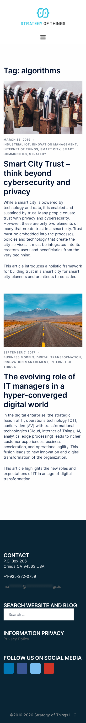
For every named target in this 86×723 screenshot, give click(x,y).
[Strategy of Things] (43, 16)
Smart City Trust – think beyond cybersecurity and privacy (37, 177)
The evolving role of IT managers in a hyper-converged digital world (39, 390)
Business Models (19, 357)
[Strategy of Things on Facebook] (22, 668)
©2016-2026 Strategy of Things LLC (43, 714)
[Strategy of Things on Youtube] (49, 668)
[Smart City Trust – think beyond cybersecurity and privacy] (43, 107)
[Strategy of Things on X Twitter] (35, 668)
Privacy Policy (16, 638)
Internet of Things (21, 149)
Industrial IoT (17, 144)
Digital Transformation (59, 357)
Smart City (50, 149)
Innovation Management (54, 144)
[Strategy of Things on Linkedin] (9, 668)
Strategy (37, 154)
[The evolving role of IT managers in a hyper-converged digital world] (43, 319)
